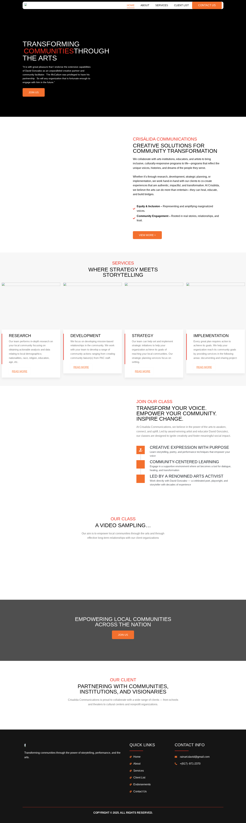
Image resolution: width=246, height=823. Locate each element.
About (145, 5)
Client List (181, 5)
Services (161, 5)
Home (131, 5)
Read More (19, 371)
